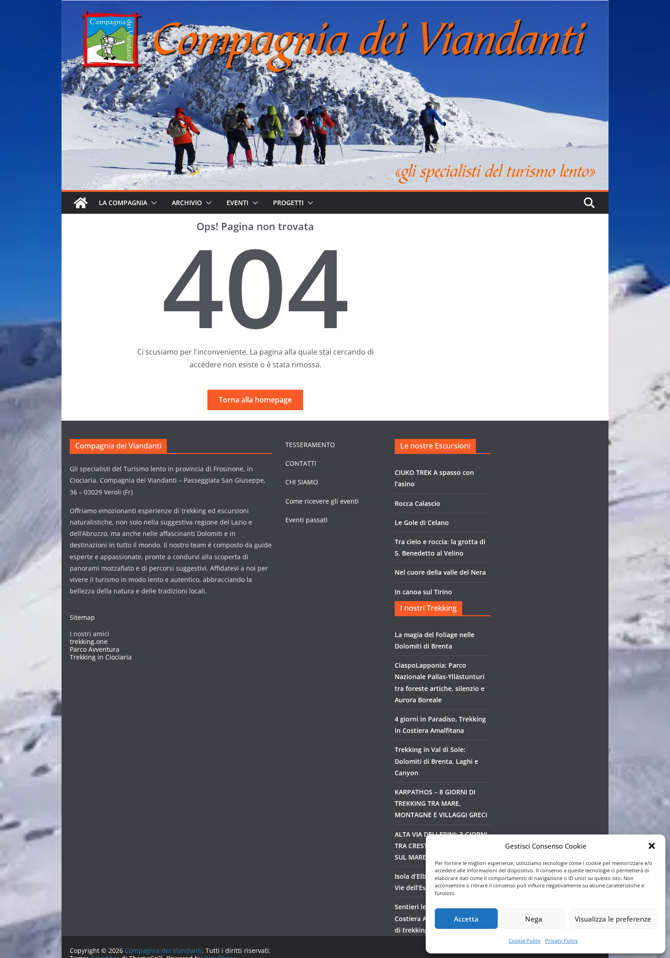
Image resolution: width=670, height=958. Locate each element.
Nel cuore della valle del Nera (440, 572)
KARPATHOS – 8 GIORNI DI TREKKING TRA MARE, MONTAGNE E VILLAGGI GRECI (441, 803)
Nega (533, 918)
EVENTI (237, 202)
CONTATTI (300, 463)
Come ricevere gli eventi (322, 501)
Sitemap (82, 617)
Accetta (466, 918)
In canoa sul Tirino (423, 591)
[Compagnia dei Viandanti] (81, 203)
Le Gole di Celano (422, 522)
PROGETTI (288, 202)
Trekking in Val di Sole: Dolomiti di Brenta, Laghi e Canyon (436, 761)
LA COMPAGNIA (123, 202)
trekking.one (89, 641)
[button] (651, 845)
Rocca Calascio (417, 503)
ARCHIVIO (187, 202)
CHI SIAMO (301, 482)
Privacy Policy (561, 940)
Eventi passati (306, 519)
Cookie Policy (525, 940)
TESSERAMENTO (310, 444)
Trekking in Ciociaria (101, 657)
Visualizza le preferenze (613, 918)
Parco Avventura (94, 649)
